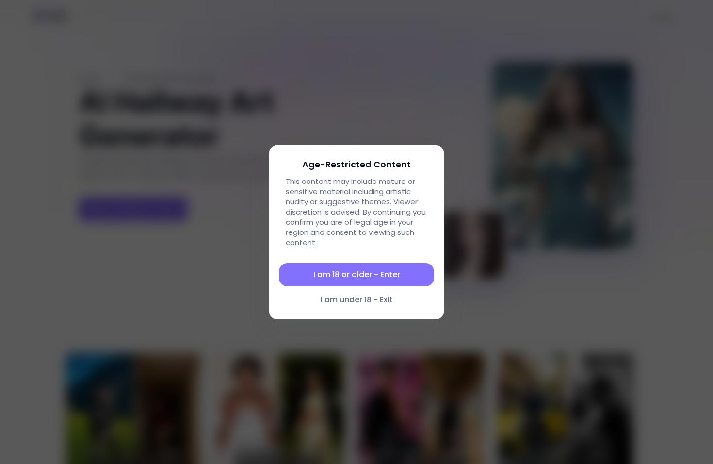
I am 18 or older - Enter (356, 274)
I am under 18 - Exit (357, 299)
